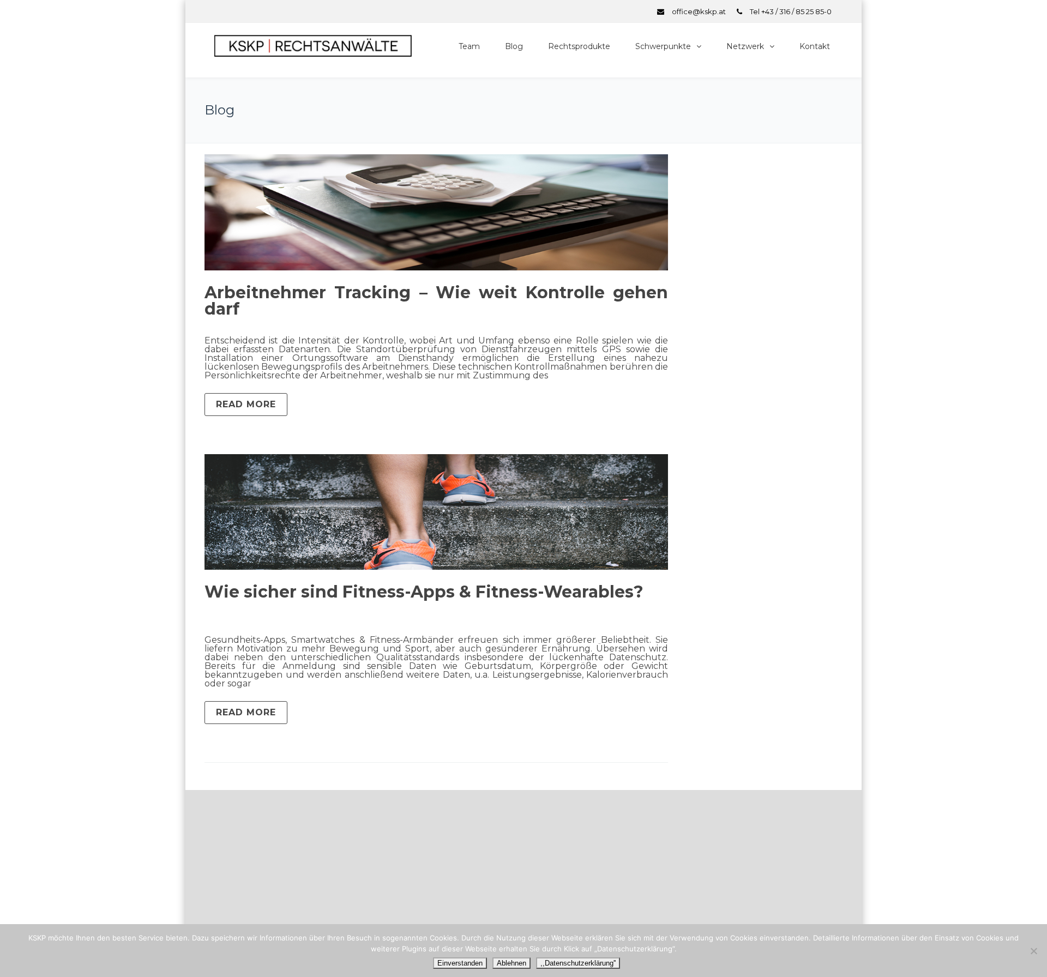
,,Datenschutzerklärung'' (578, 963)
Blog (514, 46)
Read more (246, 404)
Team (469, 46)
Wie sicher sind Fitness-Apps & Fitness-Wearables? (423, 592)
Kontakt (814, 46)
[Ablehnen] (1033, 950)
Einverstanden (460, 963)
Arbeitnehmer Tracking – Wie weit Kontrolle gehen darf (436, 300)
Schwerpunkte (663, 46)
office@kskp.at (699, 11)
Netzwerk (745, 46)
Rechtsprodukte (579, 46)
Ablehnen (511, 963)
